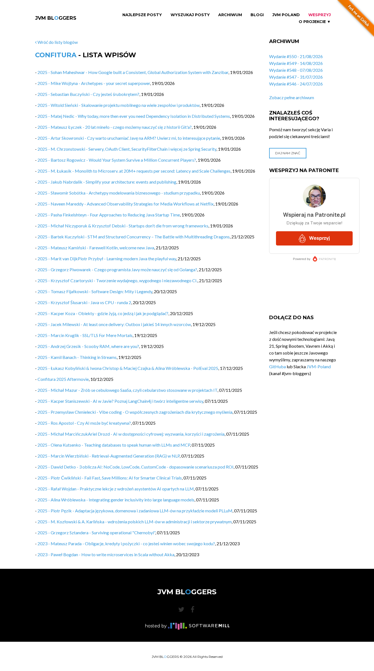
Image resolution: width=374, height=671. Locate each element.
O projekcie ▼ (315, 21)
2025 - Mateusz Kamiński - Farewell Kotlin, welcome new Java (96, 247)
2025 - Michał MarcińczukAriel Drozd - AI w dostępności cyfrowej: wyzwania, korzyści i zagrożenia (131, 433)
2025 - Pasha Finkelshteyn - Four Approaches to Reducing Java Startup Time (109, 214)
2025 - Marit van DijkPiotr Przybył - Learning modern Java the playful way (107, 258)
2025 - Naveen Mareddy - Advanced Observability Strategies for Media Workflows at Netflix (126, 203)
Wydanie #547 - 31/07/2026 (296, 76)
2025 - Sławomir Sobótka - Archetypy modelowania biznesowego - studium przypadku (119, 192)
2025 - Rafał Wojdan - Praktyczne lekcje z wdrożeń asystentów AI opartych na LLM (116, 488)
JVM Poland (286, 15)
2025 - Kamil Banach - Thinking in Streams (77, 357)
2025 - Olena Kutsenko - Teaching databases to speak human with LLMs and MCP (114, 444)
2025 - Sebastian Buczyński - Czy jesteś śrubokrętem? (88, 94)
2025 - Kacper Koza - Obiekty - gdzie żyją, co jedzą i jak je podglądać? (103, 313)
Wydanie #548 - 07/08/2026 (296, 70)
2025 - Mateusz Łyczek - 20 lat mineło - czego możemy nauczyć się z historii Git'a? (115, 127)
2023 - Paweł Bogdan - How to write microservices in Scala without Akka (106, 554)
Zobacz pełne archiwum (291, 97)
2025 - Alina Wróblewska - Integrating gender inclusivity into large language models (116, 499)
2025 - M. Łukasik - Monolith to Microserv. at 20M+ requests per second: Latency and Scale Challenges (134, 170)
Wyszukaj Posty (190, 15)
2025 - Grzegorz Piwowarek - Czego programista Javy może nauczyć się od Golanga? (117, 269)
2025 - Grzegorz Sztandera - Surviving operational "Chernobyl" (96, 532)
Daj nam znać (287, 153)
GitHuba (277, 366)
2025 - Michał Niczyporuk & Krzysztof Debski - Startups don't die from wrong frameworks (123, 225)
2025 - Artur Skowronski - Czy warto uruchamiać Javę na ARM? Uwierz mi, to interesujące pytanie (129, 138)
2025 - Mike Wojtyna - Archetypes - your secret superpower (94, 83)
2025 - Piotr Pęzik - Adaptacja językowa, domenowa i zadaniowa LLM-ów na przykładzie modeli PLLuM (135, 510)
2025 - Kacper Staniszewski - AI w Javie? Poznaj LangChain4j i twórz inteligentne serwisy (120, 401)
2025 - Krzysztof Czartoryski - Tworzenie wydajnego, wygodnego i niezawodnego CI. (117, 280)
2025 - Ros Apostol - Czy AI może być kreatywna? (84, 423)
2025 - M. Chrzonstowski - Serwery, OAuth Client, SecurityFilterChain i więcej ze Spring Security (127, 149)
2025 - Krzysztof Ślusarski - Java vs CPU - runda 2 (84, 302)
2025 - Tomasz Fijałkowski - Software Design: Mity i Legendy (95, 291)
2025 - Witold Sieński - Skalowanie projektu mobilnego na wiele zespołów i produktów (119, 105)
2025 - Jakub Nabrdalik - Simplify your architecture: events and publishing (107, 181)
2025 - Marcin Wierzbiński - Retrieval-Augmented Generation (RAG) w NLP (109, 455)
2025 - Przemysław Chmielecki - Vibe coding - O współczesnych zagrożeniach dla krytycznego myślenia (135, 412)
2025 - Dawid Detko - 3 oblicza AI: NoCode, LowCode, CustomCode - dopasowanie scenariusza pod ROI (136, 466)
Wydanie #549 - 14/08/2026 (296, 63)
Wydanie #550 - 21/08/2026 (296, 56)
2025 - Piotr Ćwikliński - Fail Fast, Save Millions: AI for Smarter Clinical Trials (110, 477)
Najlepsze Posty (142, 15)
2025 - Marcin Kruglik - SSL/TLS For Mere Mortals (85, 335)
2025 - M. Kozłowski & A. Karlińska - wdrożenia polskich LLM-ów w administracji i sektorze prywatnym (135, 521)
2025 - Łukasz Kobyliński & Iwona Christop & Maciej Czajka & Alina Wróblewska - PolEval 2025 (128, 368)
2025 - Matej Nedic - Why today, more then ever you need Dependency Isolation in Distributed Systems (134, 116)
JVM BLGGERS (55, 18)
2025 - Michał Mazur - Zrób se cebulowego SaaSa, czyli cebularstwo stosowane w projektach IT (127, 390)
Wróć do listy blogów (57, 42)
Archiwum (230, 15)
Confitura (55, 55)
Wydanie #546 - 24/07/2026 (296, 83)
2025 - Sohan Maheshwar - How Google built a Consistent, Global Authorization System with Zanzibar (133, 72)
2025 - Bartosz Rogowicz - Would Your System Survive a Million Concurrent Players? (117, 159)
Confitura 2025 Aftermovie (63, 379)
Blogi (257, 15)
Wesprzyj (319, 15)
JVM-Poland (319, 366)
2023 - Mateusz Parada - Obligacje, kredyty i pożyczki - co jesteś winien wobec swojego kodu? (126, 543)
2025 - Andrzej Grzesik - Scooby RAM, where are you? (88, 346)
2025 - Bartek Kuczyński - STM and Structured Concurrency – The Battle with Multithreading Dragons (134, 236)
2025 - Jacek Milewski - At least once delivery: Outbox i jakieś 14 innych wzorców (114, 324)
